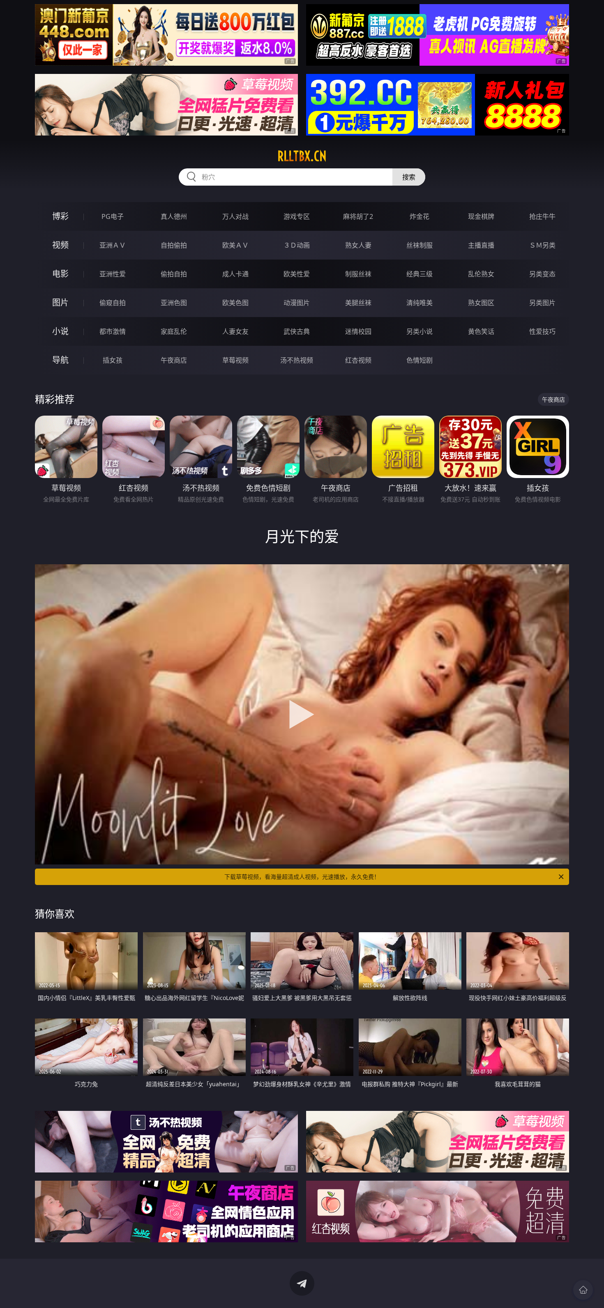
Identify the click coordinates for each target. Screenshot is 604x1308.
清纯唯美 (419, 302)
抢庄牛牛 (542, 216)
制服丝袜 (358, 273)
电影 (60, 273)
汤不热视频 (296, 360)
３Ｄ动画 (297, 245)
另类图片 (542, 302)
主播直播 (481, 245)
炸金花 (419, 216)
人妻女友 (235, 331)
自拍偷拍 (174, 245)
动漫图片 (297, 302)
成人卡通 (235, 273)
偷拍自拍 (174, 273)
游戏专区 (297, 216)
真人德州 (174, 216)
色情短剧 (419, 360)
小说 (60, 331)
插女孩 (112, 360)
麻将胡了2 (358, 216)
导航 (60, 360)
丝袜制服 (419, 245)
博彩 (60, 216)
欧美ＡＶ (235, 245)
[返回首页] (583, 1290)
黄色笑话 (481, 331)
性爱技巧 (542, 331)
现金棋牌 (481, 216)
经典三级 (419, 273)
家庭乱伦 (174, 331)
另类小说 (419, 331)
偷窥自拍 (112, 302)
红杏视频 (358, 360)
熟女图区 (481, 302)
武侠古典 (297, 331)
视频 (60, 245)
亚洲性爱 (112, 273)
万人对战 (235, 216)
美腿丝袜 (358, 302)
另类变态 (542, 273)
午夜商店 (174, 360)
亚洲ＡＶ (112, 245)
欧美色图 (235, 302)
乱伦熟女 (481, 273)
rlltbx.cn (302, 156)
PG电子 (112, 216)
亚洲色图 (174, 302)
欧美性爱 (297, 273)
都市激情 (112, 331)
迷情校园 (358, 331)
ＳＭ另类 (542, 245)
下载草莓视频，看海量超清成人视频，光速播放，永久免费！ (302, 876)
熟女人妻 (358, 245)
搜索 (408, 177)
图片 (60, 302)
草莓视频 (235, 360)
